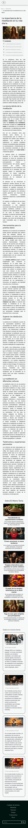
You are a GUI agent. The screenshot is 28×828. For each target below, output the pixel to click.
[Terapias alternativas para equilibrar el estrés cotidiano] (14, 557)
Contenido (7, 41)
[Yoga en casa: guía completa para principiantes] (14, 606)
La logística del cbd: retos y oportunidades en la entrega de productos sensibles (14, 643)
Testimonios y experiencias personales (14, 55)
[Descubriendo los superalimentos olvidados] (14, 510)
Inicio (2, 9)
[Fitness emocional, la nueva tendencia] (14, 533)
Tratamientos (13, 815)
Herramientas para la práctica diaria (13, 46)
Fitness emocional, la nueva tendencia (14, 542)
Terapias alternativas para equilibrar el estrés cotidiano (14, 566)
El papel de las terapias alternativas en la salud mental (14, 590)
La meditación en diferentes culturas (13, 52)
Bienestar (8, 9)
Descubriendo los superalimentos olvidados (14, 519)
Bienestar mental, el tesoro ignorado (13, 724)
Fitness (13, 812)
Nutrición (13, 810)
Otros (13, 817)
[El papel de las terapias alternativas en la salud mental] (14, 581)
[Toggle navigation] (4, 2)
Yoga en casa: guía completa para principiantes (14, 615)
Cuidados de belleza (13, 805)
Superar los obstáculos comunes (12, 49)
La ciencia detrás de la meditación (13, 44)
